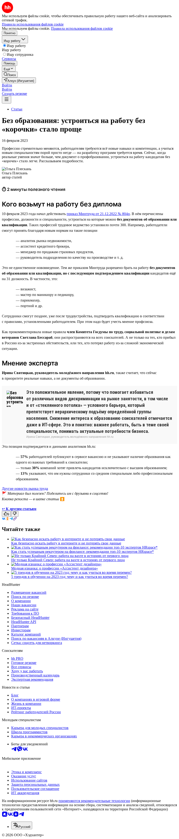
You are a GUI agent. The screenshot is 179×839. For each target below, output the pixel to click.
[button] (7, 85)
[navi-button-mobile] (6, 99)
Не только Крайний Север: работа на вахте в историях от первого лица (68, 560)
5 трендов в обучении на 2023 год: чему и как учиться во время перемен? (69, 577)
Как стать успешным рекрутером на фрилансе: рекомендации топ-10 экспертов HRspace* (82, 552)
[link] (10, 74)
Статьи (16, 109)
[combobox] (21, 825)
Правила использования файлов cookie (82, 28)
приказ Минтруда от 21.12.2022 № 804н (98, 214)
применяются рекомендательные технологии (94, 801)
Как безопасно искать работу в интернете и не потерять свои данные (66, 543)
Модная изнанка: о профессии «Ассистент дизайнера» (54, 568)
